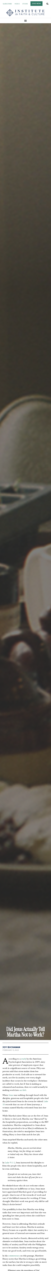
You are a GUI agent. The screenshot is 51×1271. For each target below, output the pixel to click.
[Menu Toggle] (25, 20)
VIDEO (17, 4)
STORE (25, 4)
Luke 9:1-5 (10, 1163)
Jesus (10, 1095)
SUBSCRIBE (7, 4)
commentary (14, 1256)
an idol (23, 1090)
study (23, 1059)
